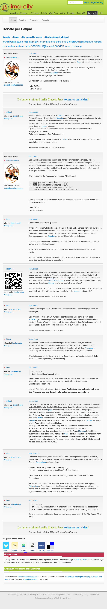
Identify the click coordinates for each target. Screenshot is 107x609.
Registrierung (97, 2)
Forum (13, 20)
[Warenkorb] (104, 11)
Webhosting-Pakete (39, 13)
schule (49, 46)
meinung (89, 41)
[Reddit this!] (33, 551)
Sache (67, 433)
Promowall (34, 20)
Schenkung (33, 319)
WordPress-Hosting (57, 13)
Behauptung (41, 462)
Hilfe (101, 13)
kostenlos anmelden (76, 99)
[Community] (7, 18)
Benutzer (22, 20)
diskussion (38, 41)
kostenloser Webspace (19, 13)
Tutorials (45, 20)
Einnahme (52, 236)
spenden (58, 46)
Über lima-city (77, 594)
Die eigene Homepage (32, 36)
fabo (8, 219)
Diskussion (33, 486)
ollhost (9, 112)
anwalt (6, 41)
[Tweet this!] (7, 551)
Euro (65, 139)
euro (58, 41)
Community (92, 13)
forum (76, 41)
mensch (98, 41)
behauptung (16, 41)
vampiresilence (12, 57)
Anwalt (40, 417)
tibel (8, 367)
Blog (86, 594)
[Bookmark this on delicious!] (51, 551)
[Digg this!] (15, 551)
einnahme (49, 41)
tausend (68, 46)
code (25, 41)
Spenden (54, 72)
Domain (60, 118)
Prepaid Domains (30, 579)
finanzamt (67, 41)
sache (27, 46)
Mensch (32, 420)
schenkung (38, 45)
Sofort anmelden (81, 559)
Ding (79, 62)
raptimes (9, 268)
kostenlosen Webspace (13, 84)
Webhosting (13, 594)
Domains (71, 13)
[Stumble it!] (24, 551)
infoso (8, 339)
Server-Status (66, 598)
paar (5, 46)
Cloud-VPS (81, 13)
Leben (44, 126)
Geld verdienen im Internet (57, 36)
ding (31, 41)
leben (82, 41)
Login (86, 2)
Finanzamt (89, 348)
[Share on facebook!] (42, 551)
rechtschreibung (16, 46)
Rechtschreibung (56, 280)
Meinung (81, 431)
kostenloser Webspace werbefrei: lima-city (26, 7)
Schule (51, 283)
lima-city (6, 36)
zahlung (77, 46)
